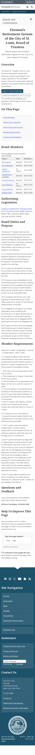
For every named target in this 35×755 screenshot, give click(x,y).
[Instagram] (10, 579)
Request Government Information (15, 708)
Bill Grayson (6, 162)
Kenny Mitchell (7, 189)
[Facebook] (5, 579)
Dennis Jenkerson (6, 170)
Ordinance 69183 (26, 209)
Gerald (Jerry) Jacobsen (7, 176)
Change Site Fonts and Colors (14, 646)
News (5, 606)
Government (5, 11)
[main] (17, 288)
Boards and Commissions (10, 21)
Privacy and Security (10, 651)
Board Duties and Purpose (13, 127)
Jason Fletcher (7, 185)
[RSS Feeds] (30, 579)
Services (6, 596)
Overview (7, 64)
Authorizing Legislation (12, 122)
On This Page (10, 109)
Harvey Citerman (8, 180)
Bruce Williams (7, 166)
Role (18, 159)
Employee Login (9, 630)
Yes (8, 541)
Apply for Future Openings (12, 91)
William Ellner (7, 193)
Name (4, 159)
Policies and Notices (10, 656)
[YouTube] (19, 579)
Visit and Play (8, 616)
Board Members (9, 117)
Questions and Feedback (12, 137)
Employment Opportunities (13, 621)
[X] (14, 579)
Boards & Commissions (19, 11)
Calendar (6, 611)
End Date (27, 159)
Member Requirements (11, 132)
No (15, 541)
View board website (16, 95)
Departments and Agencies (13, 703)
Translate (19, 664)
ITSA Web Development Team (8, 739)
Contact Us (7, 698)
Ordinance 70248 (7, 209)
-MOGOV (10, 7)
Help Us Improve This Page (16, 513)
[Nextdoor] (24, 579)
